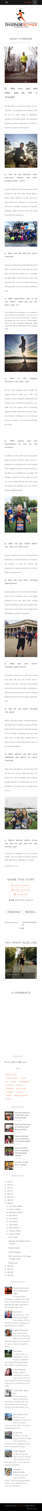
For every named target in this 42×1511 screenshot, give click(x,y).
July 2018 (12, 1215)
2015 (8, 1272)
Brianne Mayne (14, 1248)
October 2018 (13, 1209)
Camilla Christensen (20, 1330)
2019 (8, 1200)
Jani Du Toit (17, 1312)
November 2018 (14, 1206)
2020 (8, 1197)
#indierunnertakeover (21, 1095)
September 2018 (15, 1212)
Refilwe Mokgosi (19, 1451)
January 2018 (13, 1234)
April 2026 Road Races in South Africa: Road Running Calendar (22, 1115)
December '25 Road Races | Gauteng (21, 1163)
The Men (13, 1081)
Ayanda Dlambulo (19, 1370)
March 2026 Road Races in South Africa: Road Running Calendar (23, 1126)
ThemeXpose (20, 1505)
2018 (16, 900)
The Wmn (23, 1078)
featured (8, 1095)
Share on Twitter (22, 890)
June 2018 (12, 1219)
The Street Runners (25, 900)
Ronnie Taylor (13, 974)
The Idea (8, 1099)
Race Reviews (9, 1088)
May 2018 (12, 1222)
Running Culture (11, 1074)
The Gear (19, 1092)
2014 (8, 1275)
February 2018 (14, 1231)
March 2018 (13, 1228)
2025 (8, 1185)
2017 (7, 1081)
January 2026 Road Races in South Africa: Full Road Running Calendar (22, 1151)
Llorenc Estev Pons (20, 1414)
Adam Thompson (15, 1252)
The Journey (19, 1085)
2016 (8, 1269)
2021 (8, 1194)
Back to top (31, 1508)
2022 (8, 1191)
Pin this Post (22, 894)
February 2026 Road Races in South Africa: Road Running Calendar (22, 1138)
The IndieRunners (24, 1081)
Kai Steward (13, 1263)
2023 (8, 1188)
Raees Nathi (13, 1237)
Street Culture (20, 1088)
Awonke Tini (17, 1433)
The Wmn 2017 (10, 1092)
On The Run (9, 1085)
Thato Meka (17, 1351)
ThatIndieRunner (29, 923)
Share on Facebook (22, 885)
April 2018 (12, 1225)
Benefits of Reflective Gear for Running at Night (21, 1290)
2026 (8, 1182)
